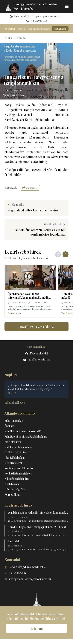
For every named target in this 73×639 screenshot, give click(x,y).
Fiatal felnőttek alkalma (18, 447)
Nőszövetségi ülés (14, 489)
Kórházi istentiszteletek (18, 473)
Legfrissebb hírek (18, 505)
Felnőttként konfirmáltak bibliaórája (25, 436)
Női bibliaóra (11, 484)
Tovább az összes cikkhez (36, 327)
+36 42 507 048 (38, 20)
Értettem (37, 628)
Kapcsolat (12, 559)
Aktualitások (60, 28)
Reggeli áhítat (12, 494)
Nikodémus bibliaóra (16, 479)
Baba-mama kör (14, 420)
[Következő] (66, 254)
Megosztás (32, 187)
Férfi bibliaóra (12, 442)
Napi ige (11, 375)
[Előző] (58, 254)
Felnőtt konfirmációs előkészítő (22, 431)
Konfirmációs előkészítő (18, 468)
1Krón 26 (11, 392)
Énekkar (9, 426)
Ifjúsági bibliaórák (14, 457)
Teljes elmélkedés (14, 402)
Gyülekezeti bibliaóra (16, 452)
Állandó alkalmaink (19, 413)
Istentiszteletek (13, 463)
